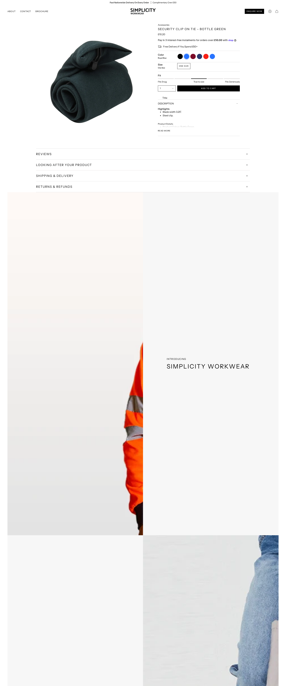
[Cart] (276, 11)
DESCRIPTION (166, 103)
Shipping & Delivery (55, 176)
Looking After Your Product (64, 165)
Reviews (44, 154)
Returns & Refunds (54, 187)
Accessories (163, 25)
